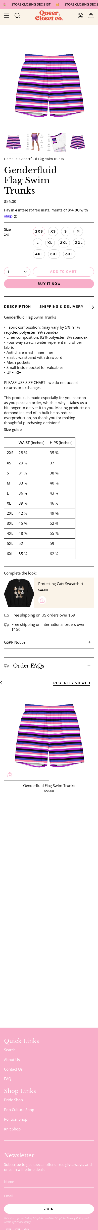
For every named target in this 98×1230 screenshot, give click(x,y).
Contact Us (13, 1069)
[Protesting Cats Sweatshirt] (19, 593)
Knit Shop (12, 1128)
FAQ (7, 1078)
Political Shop (15, 1119)
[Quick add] (9, 774)
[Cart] (91, 15)
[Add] (42, 600)
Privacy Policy (75, 1218)
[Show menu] (7, 15)
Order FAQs (28, 666)
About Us (12, 1059)
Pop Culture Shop (19, 1109)
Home (8, 159)
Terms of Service (13, 1222)
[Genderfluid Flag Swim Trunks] (49, 735)
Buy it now (49, 284)
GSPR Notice (14, 642)
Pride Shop (13, 1099)
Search (10, 1049)
